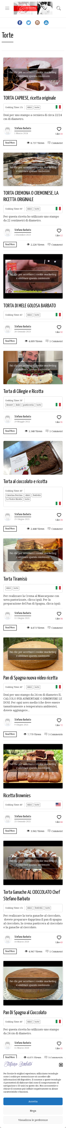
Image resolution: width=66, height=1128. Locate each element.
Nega (33, 1110)
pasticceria (28, 405)
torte (37, 107)
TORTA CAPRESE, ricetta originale (29, 98)
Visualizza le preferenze (33, 1120)
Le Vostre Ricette (14, 499)
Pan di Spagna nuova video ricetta (30, 678)
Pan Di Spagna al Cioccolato (25, 1012)
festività (37, 495)
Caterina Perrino (14, 495)
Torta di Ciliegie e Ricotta (23, 391)
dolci (29, 107)
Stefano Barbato (22, 128)
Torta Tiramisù (15, 579)
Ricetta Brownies (17, 795)
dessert (9, 405)
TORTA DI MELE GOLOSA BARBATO (29, 305)
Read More (10, 143)
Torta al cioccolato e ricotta (25, 481)
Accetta (33, 1101)
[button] (61, 1065)
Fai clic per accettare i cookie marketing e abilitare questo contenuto (33, 74)
